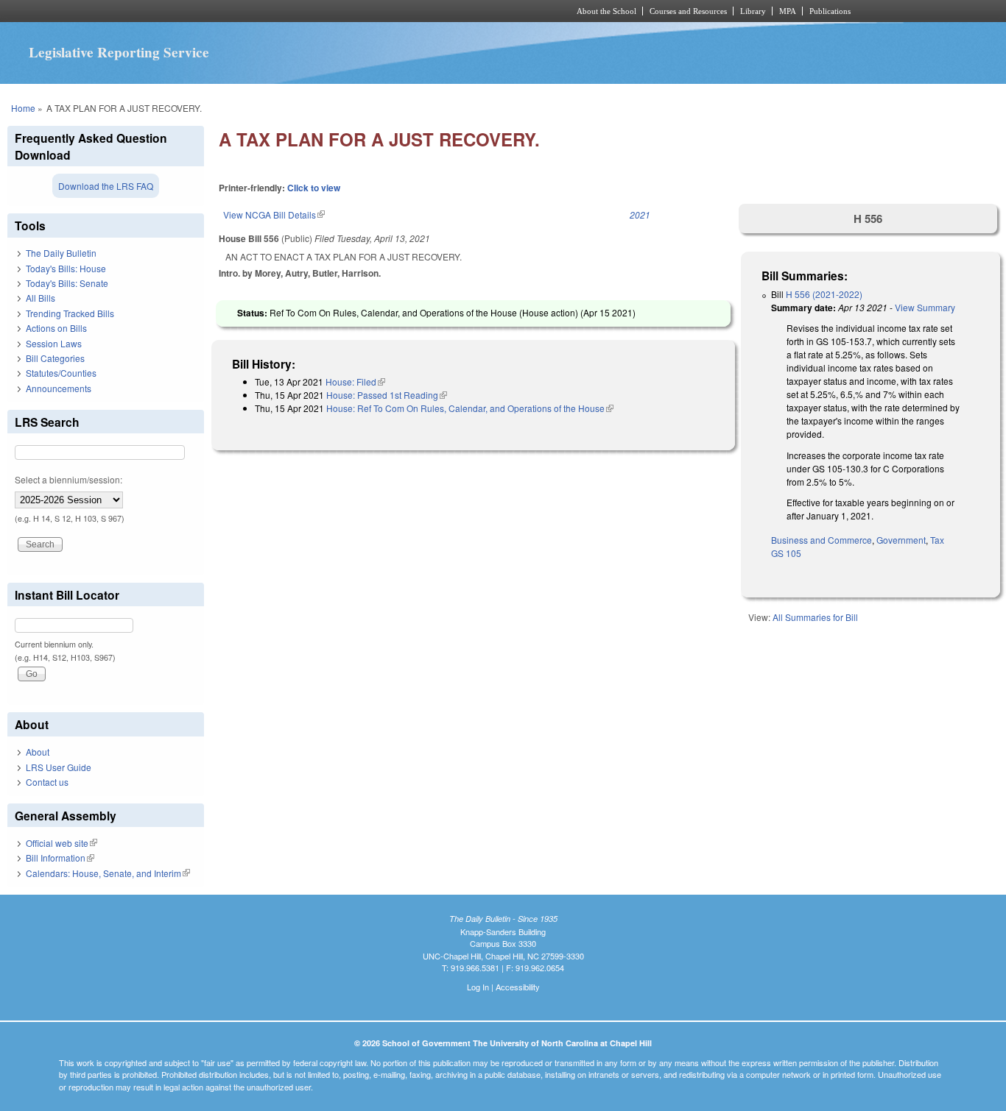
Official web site (61, 843)
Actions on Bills (56, 328)
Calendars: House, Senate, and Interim (108, 873)
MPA (787, 11)
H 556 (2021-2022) (824, 294)
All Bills (40, 297)
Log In (478, 987)
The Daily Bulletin (61, 252)
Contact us (47, 781)
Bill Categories (55, 358)
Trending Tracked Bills (70, 313)
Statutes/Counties (61, 372)
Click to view (313, 187)
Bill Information (60, 857)
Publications (830, 11)
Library (753, 11)
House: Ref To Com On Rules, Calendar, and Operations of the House (469, 408)
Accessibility (518, 987)
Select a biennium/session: (68, 479)
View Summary (925, 307)
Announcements (58, 388)
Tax (937, 539)
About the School (606, 11)
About (37, 751)
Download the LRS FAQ (105, 186)
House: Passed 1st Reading (386, 394)
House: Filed (355, 381)
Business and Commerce (821, 539)
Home (23, 108)
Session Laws (54, 343)
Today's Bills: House (66, 268)
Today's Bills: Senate (67, 283)
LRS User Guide (58, 767)
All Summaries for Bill (815, 617)
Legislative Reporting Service (119, 52)
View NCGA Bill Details (274, 214)
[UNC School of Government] (308, 11)
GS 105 (786, 553)
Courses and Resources (688, 11)
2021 (640, 214)
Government (901, 539)
